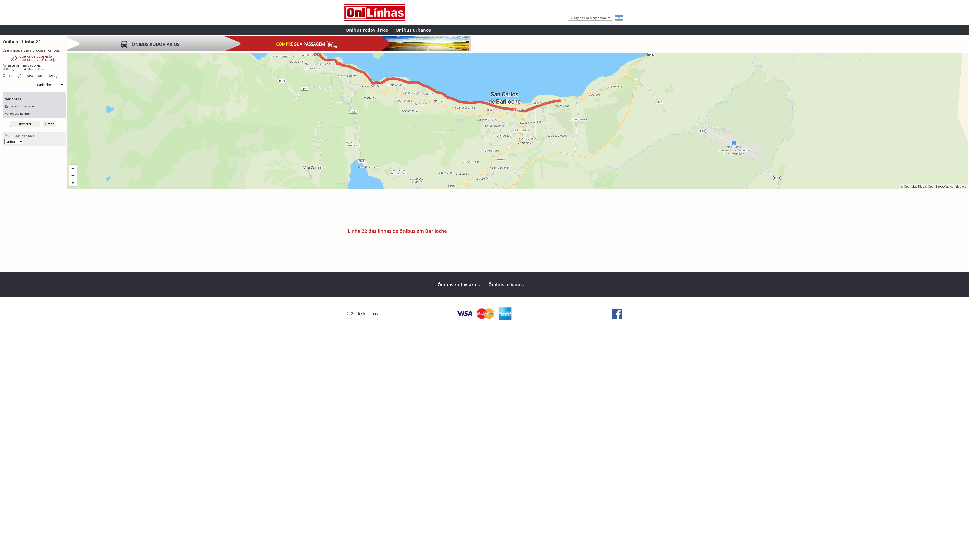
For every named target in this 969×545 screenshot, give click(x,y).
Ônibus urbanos (413, 30)
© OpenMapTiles (912, 186)
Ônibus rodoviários (367, 30)
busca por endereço (42, 75)
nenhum (25, 113)
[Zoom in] (73, 168)
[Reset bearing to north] (73, 182)
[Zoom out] (73, 175)
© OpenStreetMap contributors (945, 186)
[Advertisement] (159, 205)
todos (14, 113)
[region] (517, 121)
